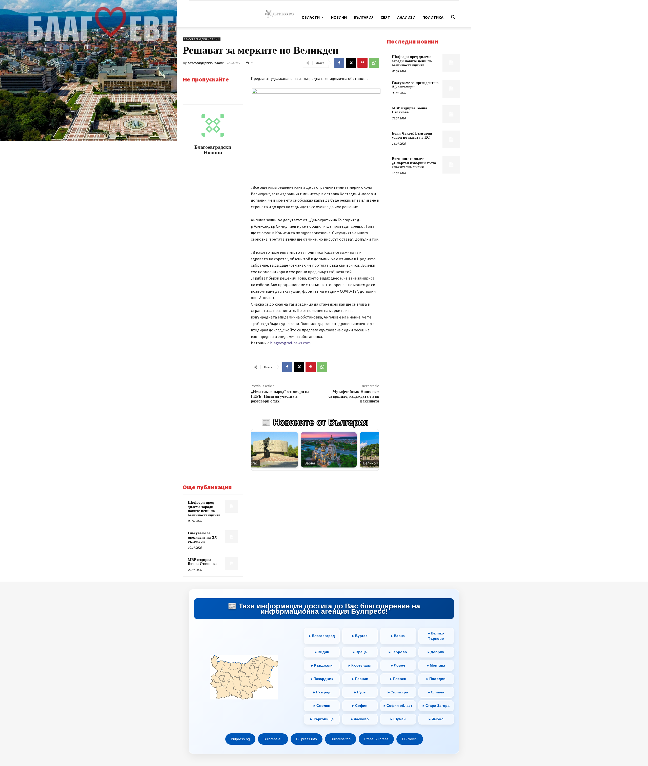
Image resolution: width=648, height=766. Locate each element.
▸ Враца (360, 652)
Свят (385, 17)
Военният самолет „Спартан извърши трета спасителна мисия (414, 162)
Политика (432, 17)
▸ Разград (321, 692)
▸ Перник (360, 679)
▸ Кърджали (322, 665)
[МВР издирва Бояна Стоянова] (231, 563)
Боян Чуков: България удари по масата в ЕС (412, 135)
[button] (453, 17)
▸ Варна (398, 636)
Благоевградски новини (201, 39)
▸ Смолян (322, 706)
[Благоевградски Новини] (213, 125)
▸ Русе (360, 692)
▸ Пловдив (436, 679)
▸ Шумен (398, 719)
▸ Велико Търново (436, 636)
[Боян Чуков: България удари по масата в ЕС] (451, 139)
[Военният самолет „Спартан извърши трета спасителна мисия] (451, 165)
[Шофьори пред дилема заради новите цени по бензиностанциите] (231, 506)
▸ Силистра (398, 692)
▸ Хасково (360, 719)
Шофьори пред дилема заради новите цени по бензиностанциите (204, 509)
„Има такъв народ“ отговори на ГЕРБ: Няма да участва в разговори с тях (280, 396)
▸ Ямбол (436, 719)
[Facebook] (339, 63)
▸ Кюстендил (360, 665)
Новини (339, 17)
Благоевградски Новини (205, 63)
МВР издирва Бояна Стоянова (202, 561)
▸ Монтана (436, 665)
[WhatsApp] (374, 63)
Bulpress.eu (273, 739)
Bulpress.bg (240, 739)
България (364, 17)
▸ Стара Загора (436, 706)
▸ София (359, 706)
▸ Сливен (436, 692)
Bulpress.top (341, 739)
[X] (351, 63)
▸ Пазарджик (322, 679)
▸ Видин (322, 652)
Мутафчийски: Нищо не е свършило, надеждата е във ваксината (354, 396)
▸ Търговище (322, 719)
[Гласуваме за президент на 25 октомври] (231, 536)
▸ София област (398, 706)
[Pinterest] (362, 63)
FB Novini (409, 739)
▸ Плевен (398, 679)
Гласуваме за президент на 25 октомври (202, 537)
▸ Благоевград (322, 636)
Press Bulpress (376, 739)
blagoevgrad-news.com (290, 342)
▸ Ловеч (398, 665)
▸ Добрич (436, 652)
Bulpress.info (306, 739)
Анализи (406, 17)
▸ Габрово (398, 652)
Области (311, 17)
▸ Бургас (360, 636)
